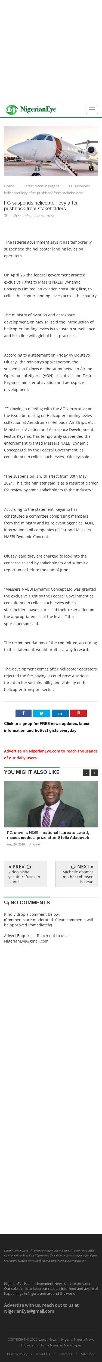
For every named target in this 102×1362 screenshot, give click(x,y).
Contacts (65, 1354)
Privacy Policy (17, 1354)
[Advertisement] (51, 51)
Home (9, 185)
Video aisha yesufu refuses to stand (24, 876)
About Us (43, 1354)
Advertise (88, 1354)
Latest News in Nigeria (42, 185)
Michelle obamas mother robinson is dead (78, 876)
